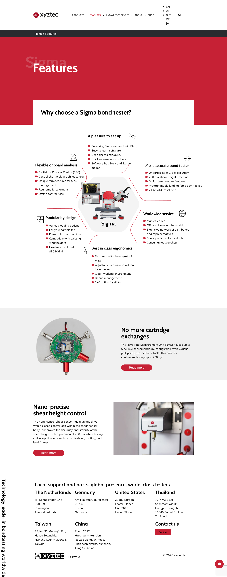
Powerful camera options (65, 234)
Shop (151, 15)
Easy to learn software (106, 150)
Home (38, 33)
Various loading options (64, 225)
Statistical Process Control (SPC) (59, 172)
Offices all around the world (165, 225)
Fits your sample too (62, 230)
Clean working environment (113, 273)
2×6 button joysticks (108, 282)
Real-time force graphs (54, 189)
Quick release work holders (108, 159)
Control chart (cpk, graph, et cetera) (62, 176)
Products (78, 15)
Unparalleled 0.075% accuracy (169, 172)
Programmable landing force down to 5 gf (176, 185)
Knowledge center (117, 15)
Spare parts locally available (165, 238)
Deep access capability (106, 155)
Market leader (156, 221)
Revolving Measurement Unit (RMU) (114, 146)
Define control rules (51, 194)
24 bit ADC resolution (162, 190)
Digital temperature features (167, 181)
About (138, 15)
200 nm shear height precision (168, 177)
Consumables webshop (162, 242)
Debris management (108, 278)
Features (95, 15)
